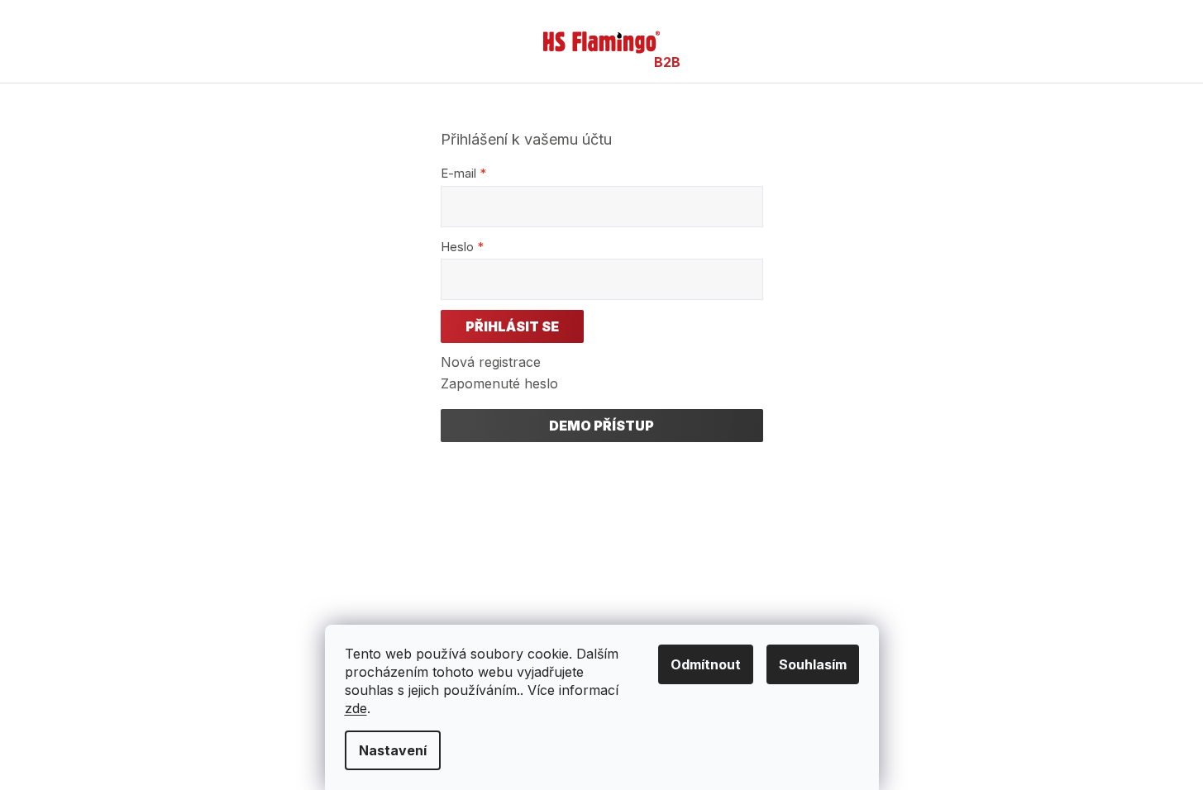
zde (356, 708)
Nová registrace (491, 362)
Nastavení (393, 750)
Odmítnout (706, 664)
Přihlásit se (512, 326)
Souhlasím (813, 664)
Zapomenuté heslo (499, 383)
